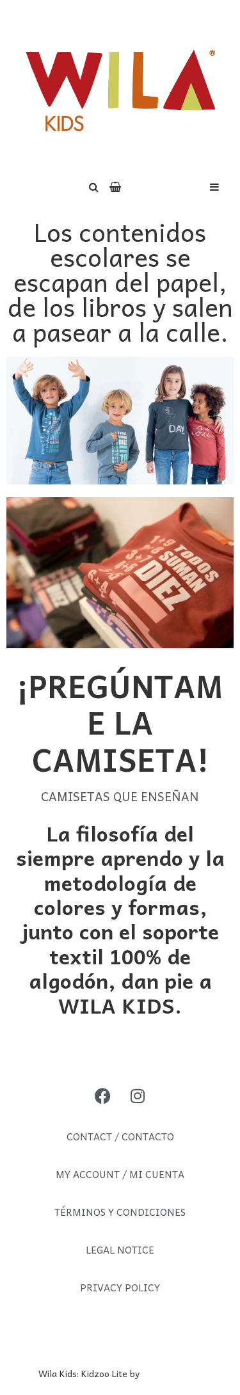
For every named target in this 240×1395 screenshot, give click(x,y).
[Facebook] (102, 1096)
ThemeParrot (172, 1373)
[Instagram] (138, 1096)
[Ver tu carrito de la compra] (115, 186)
